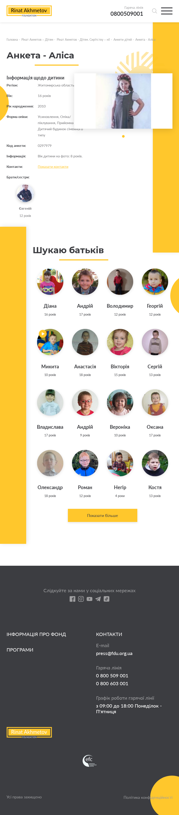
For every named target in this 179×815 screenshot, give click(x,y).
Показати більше (102, 515)
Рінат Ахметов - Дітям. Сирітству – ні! (83, 39)
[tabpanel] (123, 101)
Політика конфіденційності (148, 797)
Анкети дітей (123, 39)
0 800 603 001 (112, 683)
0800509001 (126, 13)
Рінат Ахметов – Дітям (37, 39)
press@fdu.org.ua (114, 653)
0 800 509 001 (112, 675)
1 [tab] (123, 136)
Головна (12, 39)
